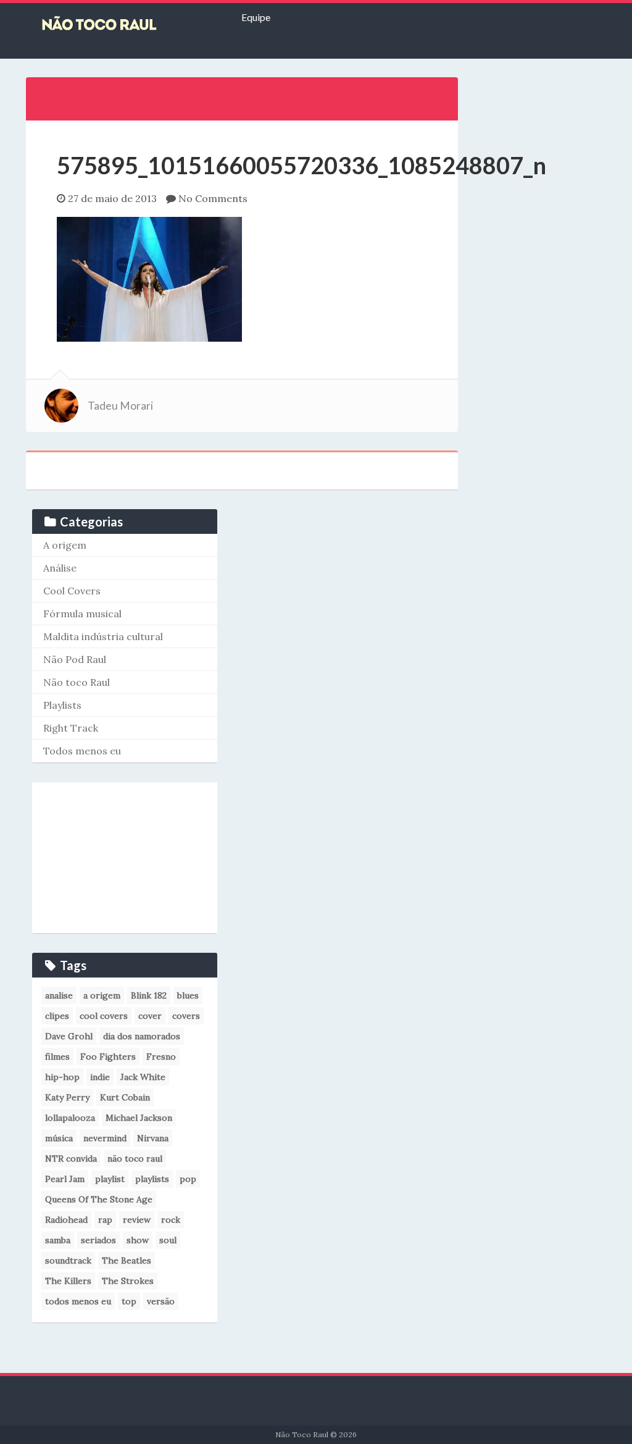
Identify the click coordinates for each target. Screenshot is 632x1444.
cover (150, 1015)
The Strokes (128, 1280)
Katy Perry (67, 1097)
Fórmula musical (82, 613)
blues (188, 995)
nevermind (105, 1138)
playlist (110, 1178)
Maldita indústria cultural (103, 636)
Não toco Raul (76, 682)
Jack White (142, 1077)
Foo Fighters (108, 1056)
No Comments (212, 198)
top (129, 1301)
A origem (64, 545)
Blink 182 (149, 995)
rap (105, 1219)
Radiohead (66, 1219)
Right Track (70, 728)
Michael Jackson (139, 1117)
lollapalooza (70, 1117)
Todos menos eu (82, 751)
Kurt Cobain (125, 1097)
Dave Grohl (69, 1036)
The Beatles (126, 1260)
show (138, 1240)
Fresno (161, 1056)
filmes (57, 1056)
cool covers (104, 1015)
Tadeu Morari (120, 405)
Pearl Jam (65, 1178)
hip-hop (62, 1077)
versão (161, 1301)
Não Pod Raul (74, 659)
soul (168, 1240)
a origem (101, 995)
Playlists (62, 705)
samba (57, 1240)
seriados (98, 1240)
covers (186, 1015)
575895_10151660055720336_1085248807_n (301, 165)
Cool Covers (72, 591)
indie (100, 1077)
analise (59, 995)
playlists (152, 1178)
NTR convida (71, 1158)
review (137, 1219)
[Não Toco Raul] (118, 24)
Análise (60, 568)
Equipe (255, 17)
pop (188, 1178)
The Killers (68, 1280)
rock (170, 1219)
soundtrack (68, 1260)
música (59, 1138)
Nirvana (152, 1138)
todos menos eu (78, 1301)
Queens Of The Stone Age (98, 1199)
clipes (57, 1015)
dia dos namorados (141, 1036)
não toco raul (134, 1158)
